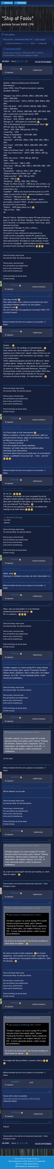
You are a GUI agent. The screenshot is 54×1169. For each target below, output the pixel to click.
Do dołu (5, 61)
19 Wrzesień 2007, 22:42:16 (12, 77)
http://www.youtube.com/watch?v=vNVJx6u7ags (21, 1098)
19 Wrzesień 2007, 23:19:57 (12, 340)
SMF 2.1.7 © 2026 (21, 1164)
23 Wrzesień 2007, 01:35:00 (12, 1091)
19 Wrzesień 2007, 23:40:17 (12, 427)
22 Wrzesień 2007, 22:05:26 (12, 839)
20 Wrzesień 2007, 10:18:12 (12, 603)
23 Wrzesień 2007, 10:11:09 (12, 1121)
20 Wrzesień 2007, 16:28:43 (12, 726)
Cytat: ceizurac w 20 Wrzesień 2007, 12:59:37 (23, 732)
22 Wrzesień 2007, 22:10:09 (12, 902)
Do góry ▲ (36, 1158)
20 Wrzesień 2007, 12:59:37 (12, 662)
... (24, 61)
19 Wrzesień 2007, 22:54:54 (12, 294)
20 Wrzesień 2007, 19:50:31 (12, 786)
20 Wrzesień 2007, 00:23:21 (12, 568)
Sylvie (32, 43)
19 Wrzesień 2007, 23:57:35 (14, 488)
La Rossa (15, 830)
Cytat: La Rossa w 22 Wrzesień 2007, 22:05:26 (23, 908)
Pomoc (17, 1158)
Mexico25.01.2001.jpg (14, 517)
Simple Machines (33, 1164)
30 (26, 61)
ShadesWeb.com (33, 1166)
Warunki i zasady (25, 1158)
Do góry (5, 1143)
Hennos (14, 285)
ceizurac (15, 68)
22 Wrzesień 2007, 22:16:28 (12, 1012)
